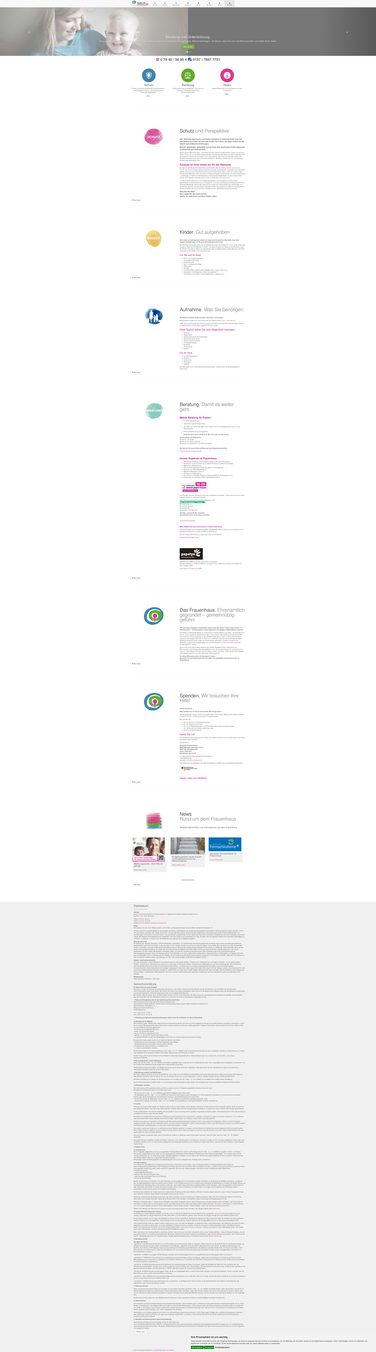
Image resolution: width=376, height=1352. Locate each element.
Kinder (165, 5)
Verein (199, 5)
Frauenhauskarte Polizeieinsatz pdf (191, 451)
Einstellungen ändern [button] (222, 1347)
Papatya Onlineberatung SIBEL (192, 568)
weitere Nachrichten (188, 880)
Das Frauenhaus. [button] (220, 46)
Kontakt (229, 5)
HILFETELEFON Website (187, 521)
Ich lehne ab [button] (209, 1347)
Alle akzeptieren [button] (197, 1347)
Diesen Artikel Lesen (140, 870)
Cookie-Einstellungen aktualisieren (163, 1350)
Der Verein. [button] (234, 46)
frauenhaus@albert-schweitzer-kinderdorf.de (152, 923)
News (219, 5)
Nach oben (137, 200)
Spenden (209, 5)
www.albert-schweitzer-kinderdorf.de (226, 640)
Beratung (188, 5)
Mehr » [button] (149, 96)
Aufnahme (176, 5)
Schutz (155, 5)
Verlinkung (216, 1208)
